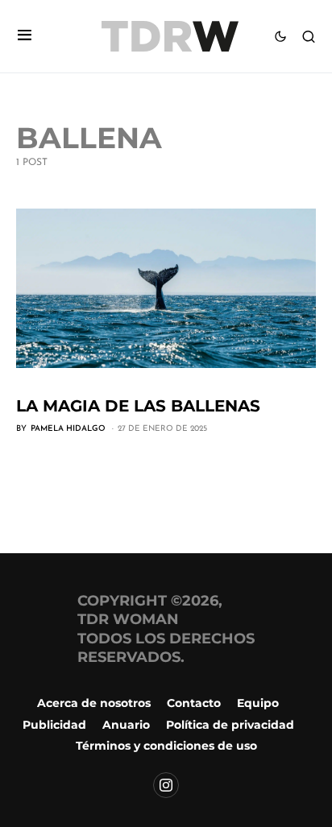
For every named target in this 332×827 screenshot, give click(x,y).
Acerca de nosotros (94, 703)
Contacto (194, 703)
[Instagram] (166, 785)
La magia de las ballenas (138, 406)
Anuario (126, 724)
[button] (24, 36)
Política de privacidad (230, 724)
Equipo (258, 703)
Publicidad (54, 724)
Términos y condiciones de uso (166, 745)
